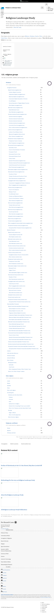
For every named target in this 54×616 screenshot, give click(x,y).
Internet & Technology (6, 559)
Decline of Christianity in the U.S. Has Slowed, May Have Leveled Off (21, 465)
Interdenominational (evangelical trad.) (17, 123)
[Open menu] (42, 8)
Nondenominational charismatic (15, 121)
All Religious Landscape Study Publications (14, 509)
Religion (3, 543)
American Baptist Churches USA (15, 234)
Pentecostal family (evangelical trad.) (15, 145)
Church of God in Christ (14, 335)
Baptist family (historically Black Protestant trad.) (18, 306)
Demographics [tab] (4, 443)
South (36, 36)
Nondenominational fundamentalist (16, 118)
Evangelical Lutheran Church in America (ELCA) (18, 254)
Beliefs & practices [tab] (14, 443)
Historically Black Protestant (13, 304)
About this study (17, 27)
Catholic (9, 351)
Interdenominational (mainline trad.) (16, 248)
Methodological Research (6, 564)
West (41, 36)
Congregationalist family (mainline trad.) (16, 281)
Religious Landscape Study (13, 7)
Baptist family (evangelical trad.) (14, 90)
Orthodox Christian (11, 355)
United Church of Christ (14, 283)
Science (2, 556)
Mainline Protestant (11, 230)
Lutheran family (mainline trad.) (14, 252)
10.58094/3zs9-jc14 (7, 516)
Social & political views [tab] (26, 443)
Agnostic (9, 430)
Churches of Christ (13, 174)
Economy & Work (4, 553)
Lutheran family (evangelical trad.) (15, 129)
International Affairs (5, 535)
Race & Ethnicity (4, 541)
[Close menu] (46, 4)
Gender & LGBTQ (4, 549)
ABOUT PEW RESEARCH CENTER (7, 594)
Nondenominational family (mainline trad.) (17, 245)
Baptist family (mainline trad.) (14, 232)
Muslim (8, 383)
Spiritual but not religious (14, 403)
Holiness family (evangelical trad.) (15, 187)
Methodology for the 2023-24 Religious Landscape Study (18, 480)
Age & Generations (5, 546)
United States (4, 38)
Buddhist (9, 385)
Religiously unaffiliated (12, 423)
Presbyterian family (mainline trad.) (15, 259)
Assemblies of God (13, 147)
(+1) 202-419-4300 (4, 528)
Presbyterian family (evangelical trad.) (16, 138)
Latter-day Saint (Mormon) (12, 353)
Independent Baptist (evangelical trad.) (17, 94)
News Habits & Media (6, 561)
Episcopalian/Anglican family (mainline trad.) (17, 266)
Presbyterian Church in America (15, 140)
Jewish (8, 381)
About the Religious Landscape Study (12, 495)
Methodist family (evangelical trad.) (15, 107)
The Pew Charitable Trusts (45, 597)
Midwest (27, 36)
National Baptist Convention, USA (16, 310)
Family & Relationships (6, 551)
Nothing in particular (11, 432)
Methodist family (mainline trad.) (15, 239)
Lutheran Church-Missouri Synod (15, 132)
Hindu (8, 388)
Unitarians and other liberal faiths (15, 395)
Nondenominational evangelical (15, 116)
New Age (10, 410)
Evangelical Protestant (11, 87)
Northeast (32, 36)
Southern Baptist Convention (15, 92)
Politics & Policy (4, 532)
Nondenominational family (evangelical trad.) (17, 114)
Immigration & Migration (6, 538)
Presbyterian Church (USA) (14, 261)
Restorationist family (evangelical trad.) (16, 171)
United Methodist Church (14, 241)
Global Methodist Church (14, 109)
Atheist (8, 428)
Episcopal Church (12, 268)
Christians (8, 82)
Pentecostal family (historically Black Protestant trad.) (19, 332)
